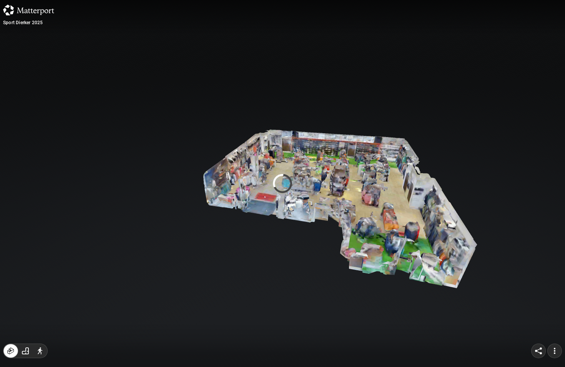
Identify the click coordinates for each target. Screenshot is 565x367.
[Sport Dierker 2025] (282, 183)
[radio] (10, 351)
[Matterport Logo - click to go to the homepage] (29, 10)
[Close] (376, 66)
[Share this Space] (538, 351)
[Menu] (554, 351)
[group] (25, 351)
